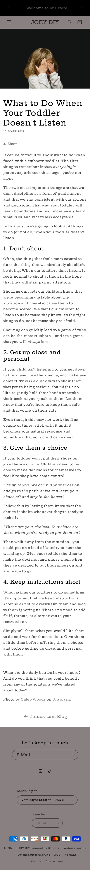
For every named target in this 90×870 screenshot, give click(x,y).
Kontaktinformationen (47, 861)
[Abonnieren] (73, 755)
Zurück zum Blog (48, 716)
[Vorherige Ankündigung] (8, 8)
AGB (57, 854)
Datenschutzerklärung (34, 854)
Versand (71, 854)
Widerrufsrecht (75, 848)
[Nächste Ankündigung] (82, 8)
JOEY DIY (23, 848)
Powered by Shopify (45, 848)
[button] (9, 22)
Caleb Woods (33, 699)
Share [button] (13, 144)
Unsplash (61, 699)
